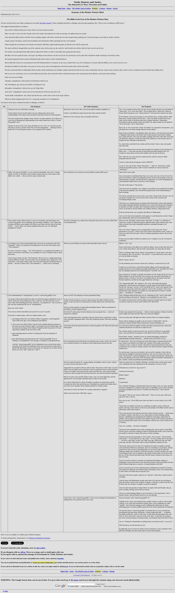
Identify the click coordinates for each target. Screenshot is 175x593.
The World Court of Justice (81, 8)
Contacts (102, 8)
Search (115, 8)
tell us (23, 552)
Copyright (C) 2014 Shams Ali (81, 575)
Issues (69, 8)
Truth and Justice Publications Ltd (45, 562)
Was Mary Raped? (46, 23)
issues (76, 580)
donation (61, 558)
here (66, 566)
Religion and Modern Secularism (39, 538)
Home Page (61, 8)
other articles (40, 548)
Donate (109, 8)
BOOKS (95, 8)
